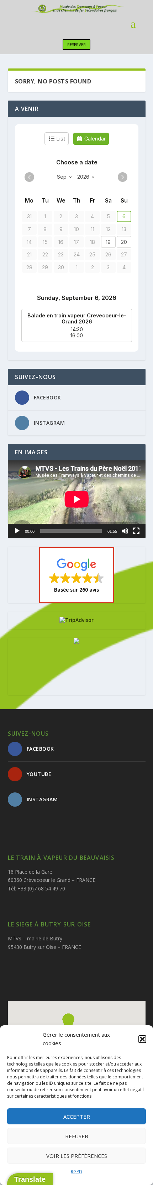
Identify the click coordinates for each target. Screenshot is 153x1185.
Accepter (76, 1116)
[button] (142, 1039)
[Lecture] (17, 531)
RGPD (76, 1172)
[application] (77, 499)
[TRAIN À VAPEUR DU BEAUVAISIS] (76, 641)
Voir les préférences (76, 1155)
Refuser (76, 1136)
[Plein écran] (136, 531)
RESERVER (76, 44)
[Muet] (124, 531)
